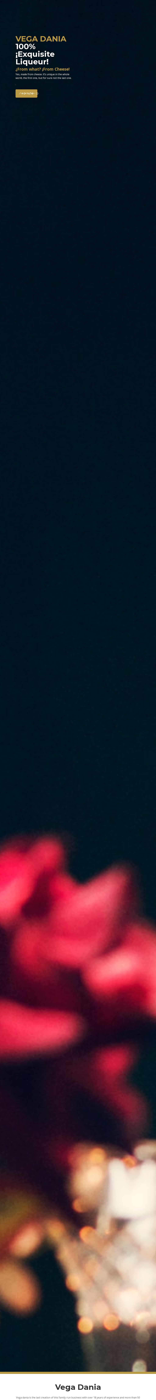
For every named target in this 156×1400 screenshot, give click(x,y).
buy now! (28, 93)
